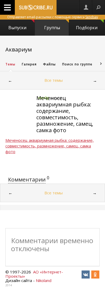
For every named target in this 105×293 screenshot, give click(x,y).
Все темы (53, 80)
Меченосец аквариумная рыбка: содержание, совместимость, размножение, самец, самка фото (64, 114)
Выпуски (17, 28)
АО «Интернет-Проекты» (34, 274)
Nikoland (43, 280)
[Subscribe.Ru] (36, 7)
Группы (52, 28)
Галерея (29, 64)
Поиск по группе (77, 64)
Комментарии (27, 179)
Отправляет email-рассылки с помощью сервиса (52, 17)
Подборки (86, 28)
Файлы (49, 64)
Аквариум (18, 49)
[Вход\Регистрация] (86, 7)
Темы (10, 64)
